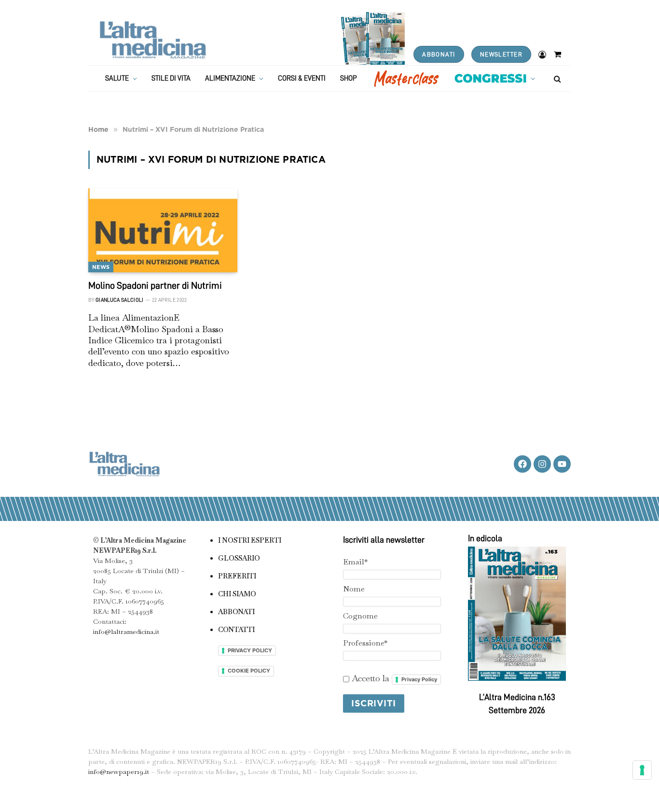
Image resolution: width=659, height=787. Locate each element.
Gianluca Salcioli (120, 300)
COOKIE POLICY (249, 670)
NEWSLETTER (501, 54)
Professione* (365, 643)
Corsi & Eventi (302, 78)
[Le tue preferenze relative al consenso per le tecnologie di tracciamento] (642, 770)
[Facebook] (522, 464)
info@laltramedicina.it (126, 631)
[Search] (556, 78)
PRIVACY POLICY (250, 650)
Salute (117, 78)
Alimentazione (230, 78)
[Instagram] (542, 464)
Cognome (360, 616)
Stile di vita (171, 78)
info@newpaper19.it (118, 771)
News (101, 267)
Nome (354, 589)
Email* (355, 562)
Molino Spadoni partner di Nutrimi (155, 285)
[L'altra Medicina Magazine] (152, 39)
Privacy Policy (419, 679)
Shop (348, 78)
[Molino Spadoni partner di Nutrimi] (162, 230)
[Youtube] (562, 464)
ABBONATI (438, 54)
